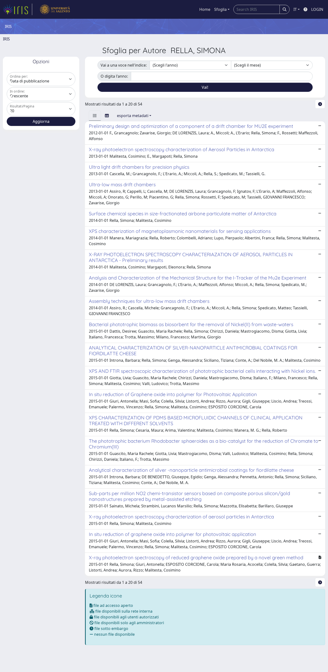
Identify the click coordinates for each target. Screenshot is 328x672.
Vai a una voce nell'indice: (124, 65)
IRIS (6, 39)
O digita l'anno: (114, 76)
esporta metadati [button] (132, 115)
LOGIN (317, 9)
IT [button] (295, 9)
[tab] (95, 116)
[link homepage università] (55, 9)
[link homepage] (17, 9)
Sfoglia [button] (220, 9)
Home (204, 9)
